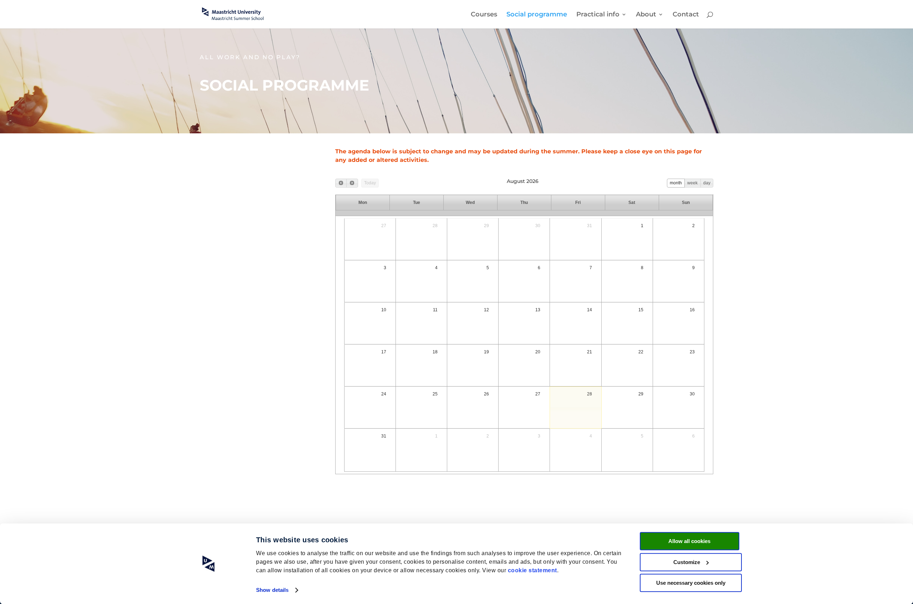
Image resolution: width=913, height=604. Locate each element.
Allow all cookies (689, 541)
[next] (352, 183)
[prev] (341, 183)
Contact (686, 15)
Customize (686, 562)
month (676, 182)
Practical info (597, 15)
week (692, 182)
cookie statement (532, 570)
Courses (484, 15)
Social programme (536, 15)
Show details (272, 590)
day (706, 182)
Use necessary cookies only (690, 583)
